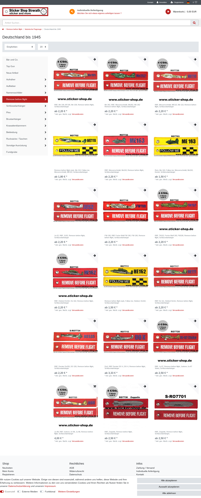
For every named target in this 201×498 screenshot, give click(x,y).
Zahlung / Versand (145, 468)
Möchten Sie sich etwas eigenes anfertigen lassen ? (99, 13)
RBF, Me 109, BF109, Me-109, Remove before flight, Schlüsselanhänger (74, 106)
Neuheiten (7, 468)
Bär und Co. (12, 59)
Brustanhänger (13, 119)
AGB (71, 468)
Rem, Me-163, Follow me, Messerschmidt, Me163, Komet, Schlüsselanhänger (174, 171)
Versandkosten (77, 114)
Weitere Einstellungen (69, 491)
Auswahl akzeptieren (169, 486)
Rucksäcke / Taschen (16, 139)
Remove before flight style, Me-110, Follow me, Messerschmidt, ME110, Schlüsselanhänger (72, 171)
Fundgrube (11, 152)
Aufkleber (11, 86)
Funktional (50, 491)
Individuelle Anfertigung (147, 471)
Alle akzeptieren (169, 480)
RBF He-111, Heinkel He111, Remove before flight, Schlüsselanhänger (174, 302)
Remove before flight (14, 29)
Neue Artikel (12, 73)
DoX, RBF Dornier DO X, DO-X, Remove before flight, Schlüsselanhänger (125, 367)
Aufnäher (10, 79)
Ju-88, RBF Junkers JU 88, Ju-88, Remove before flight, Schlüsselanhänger (73, 433)
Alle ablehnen (169, 493)
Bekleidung (11, 132)
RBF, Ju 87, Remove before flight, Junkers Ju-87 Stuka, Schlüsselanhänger (173, 367)
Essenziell (10, 491)
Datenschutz (75, 474)
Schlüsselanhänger (15, 106)
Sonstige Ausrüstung (16, 145)
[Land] (188, 2)
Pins (8, 112)
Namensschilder (14, 92)
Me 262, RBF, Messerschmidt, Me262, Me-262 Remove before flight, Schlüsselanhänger (122, 106)
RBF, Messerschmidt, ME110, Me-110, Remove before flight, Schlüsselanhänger (175, 106)
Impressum (50, 486)
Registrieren (8, 474)
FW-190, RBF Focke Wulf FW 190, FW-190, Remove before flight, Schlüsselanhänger (125, 236)
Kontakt (150, 2)
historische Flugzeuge (33, 29)
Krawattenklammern (16, 125)
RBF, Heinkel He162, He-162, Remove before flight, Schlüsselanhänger (73, 302)
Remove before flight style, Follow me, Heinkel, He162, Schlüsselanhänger (125, 302)
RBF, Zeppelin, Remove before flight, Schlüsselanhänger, (169, 433)
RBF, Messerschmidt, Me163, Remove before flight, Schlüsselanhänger (124, 171)
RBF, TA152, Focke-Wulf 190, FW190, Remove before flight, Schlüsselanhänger (175, 236)
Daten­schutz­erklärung (19, 486)
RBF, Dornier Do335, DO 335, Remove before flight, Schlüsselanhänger (74, 367)
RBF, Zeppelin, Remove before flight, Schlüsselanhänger (118, 433)
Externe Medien (30, 491)
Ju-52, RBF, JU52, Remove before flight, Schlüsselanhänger (69, 236)
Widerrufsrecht (76, 471)
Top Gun (10, 66)
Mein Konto (8, 471)
